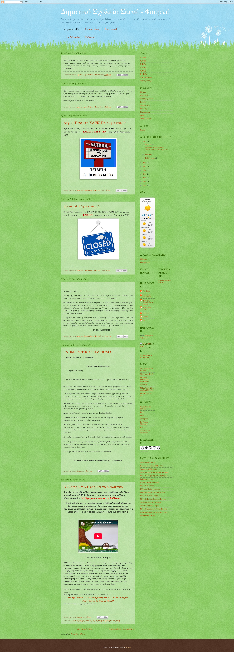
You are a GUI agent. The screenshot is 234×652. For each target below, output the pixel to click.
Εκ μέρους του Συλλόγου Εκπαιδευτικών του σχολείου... (156, 148)
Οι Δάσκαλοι (73, 37)
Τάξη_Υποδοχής (146, 77)
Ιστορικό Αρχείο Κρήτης (164, 281)
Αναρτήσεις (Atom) (78, 634)
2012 (145, 185)
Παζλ (142, 415)
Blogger (128, 647)
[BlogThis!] (120, 75)
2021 (145, 166)
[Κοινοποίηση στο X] (122, 75)
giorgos (145, 317)
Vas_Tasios (146, 291)
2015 (145, 178)
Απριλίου (148, 144)
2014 (145, 181)
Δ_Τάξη (92, 620)
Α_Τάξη (73, 620)
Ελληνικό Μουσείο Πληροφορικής (152, 492)
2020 (145, 170)
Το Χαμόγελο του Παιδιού (146, 369)
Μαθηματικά (145, 105)
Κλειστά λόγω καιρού (81, 206)
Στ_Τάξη (116, 620)
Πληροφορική (107, 620)
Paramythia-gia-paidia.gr (145, 408)
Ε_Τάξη (99, 620)
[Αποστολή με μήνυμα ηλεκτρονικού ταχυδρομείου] (118, 75)
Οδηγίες (143, 130)
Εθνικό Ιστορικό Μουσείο (149, 482)
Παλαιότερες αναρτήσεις (122, 628)
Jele (141, 427)
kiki (144, 320)
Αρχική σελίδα (72, 29)
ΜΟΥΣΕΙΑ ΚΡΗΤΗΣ (147, 515)
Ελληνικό (143, 259)
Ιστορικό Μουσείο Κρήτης (149, 495)
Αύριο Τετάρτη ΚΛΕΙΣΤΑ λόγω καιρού (95, 122)
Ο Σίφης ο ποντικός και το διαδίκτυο (93, 486)
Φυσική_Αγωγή (145, 118)
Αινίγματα (144, 419)
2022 (145, 163)
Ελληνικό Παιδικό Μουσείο (150, 489)
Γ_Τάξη (86, 620)
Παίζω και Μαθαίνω (144, 423)
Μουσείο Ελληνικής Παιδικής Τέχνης (153, 475)
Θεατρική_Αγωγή (146, 98)
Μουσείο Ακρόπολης (147, 462)
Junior (142, 412)
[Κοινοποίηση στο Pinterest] (127, 75)
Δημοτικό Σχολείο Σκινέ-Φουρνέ (148, 302)
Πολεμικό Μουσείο (147, 479)
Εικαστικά (144, 95)
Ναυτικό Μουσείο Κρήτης (149, 505)
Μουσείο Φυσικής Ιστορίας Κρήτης (153, 499)
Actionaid (143, 384)
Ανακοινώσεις (92, 29)
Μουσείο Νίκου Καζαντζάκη (150, 502)
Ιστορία (143, 102)
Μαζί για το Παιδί (146, 374)
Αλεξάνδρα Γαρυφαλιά (147, 296)
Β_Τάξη (80, 620)
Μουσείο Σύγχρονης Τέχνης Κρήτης (153, 509)
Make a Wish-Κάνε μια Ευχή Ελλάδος (147, 389)
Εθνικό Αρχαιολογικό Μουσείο (151, 466)
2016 (145, 174)
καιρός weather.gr (147, 248)
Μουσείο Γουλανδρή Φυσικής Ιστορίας (154, 472)
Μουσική (143, 108)
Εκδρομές (90, 37)
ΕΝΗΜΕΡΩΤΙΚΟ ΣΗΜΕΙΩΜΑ (87, 351)
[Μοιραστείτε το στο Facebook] (124, 75)
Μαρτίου (148, 154)
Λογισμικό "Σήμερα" (146, 336)
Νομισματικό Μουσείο (148, 469)
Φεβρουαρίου (150, 158)
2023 (145, 141)
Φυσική (142, 115)
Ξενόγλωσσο (145, 262)
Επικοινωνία (111, 29)
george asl (146, 313)
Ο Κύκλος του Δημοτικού (145, 431)
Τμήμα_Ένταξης (146, 80)
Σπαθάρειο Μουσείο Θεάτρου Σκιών (153, 512)
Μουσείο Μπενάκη (147, 485)
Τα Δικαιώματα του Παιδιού (146, 356)
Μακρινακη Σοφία (147, 308)
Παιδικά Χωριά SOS (146, 394)
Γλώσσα (143, 92)
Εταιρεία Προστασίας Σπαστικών (144, 379)
